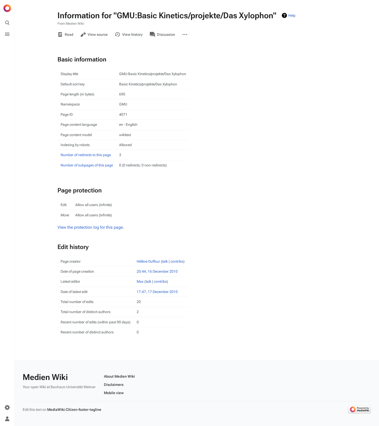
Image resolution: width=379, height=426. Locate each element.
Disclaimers (113, 385)
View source (98, 34)
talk (165, 261)
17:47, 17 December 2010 (157, 292)
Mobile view (114, 393)
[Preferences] (7, 407)
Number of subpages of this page (87, 165)
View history (132, 34)
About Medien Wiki (119, 376)
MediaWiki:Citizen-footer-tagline (74, 409)
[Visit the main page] (7, 8)
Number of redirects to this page (86, 155)
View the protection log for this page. (90, 227)
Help (291, 15)
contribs (176, 261)
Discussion (166, 34)
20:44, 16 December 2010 (157, 271)
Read (69, 34)
